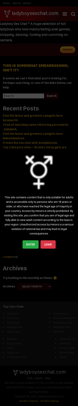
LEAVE (48, 244)
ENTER (30, 244)
